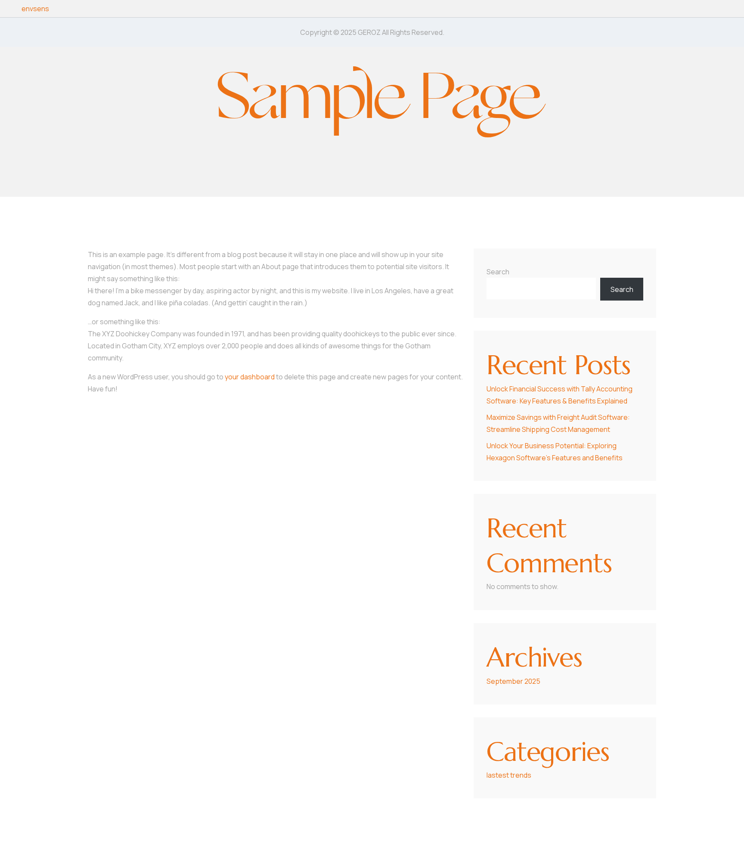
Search (498, 271)
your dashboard (250, 377)
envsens (35, 8)
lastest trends (509, 775)
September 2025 (513, 681)
